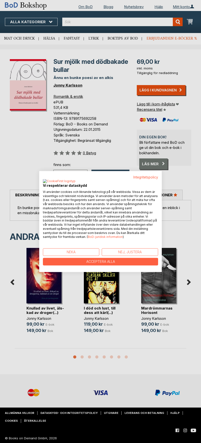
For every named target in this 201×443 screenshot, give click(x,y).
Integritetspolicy (145, 177)
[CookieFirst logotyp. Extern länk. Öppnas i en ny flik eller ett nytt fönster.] (59, 181)
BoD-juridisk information (105, 237)
